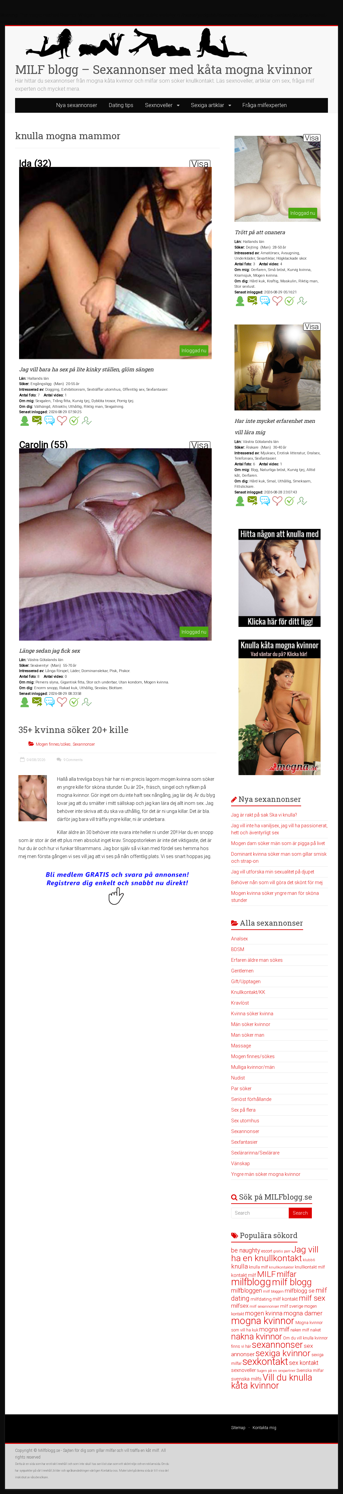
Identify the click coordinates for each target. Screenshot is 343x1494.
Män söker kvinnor (250, 1024)
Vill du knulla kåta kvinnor (271, 1381)
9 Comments (73, 760)
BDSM (237, 949)
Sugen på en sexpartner (276, 1371)
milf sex (312, 1298)
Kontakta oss (109, 1470)
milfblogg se (300, 1290)
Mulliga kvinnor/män (253, 1067)
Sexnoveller (159, 105)
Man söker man (247, 1035)
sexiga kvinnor (283, 1353)
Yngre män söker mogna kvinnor (265, 1174)
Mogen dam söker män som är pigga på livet (278, 843)
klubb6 (309, 1259)
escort (266, 1250)
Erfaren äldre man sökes (257, 960)
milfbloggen (246, 1290)
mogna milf (274, 1329)
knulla (239, 1266)
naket (315, 1329)
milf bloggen (273, 1291)
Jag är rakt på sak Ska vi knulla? (264, 815)
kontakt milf (243, 1275)
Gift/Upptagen (246, 981)
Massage (241, 1045)
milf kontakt (285, 1299)
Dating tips (121, 105)
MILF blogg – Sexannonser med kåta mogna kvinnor (164, 69)
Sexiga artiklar (207, 105)
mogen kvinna (263, 1313)
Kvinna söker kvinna (252, 1013)
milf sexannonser (264, 1306)
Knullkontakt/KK (248, 992)
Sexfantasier (244, 1142)
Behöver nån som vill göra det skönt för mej (277, 882)
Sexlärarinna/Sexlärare (255, 1152)
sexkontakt (265, 1361)
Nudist (238, 1078)
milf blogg (292, 1282)
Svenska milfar (310, 1370)
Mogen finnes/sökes (53, 744)
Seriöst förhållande (251, 1099)
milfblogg (251, 1282)
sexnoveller (243, 1370)
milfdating (261, 1299)
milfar (286, 1274)
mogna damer (303, 1313)
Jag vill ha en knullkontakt (275, 1254)
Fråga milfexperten (265, 105)
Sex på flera (243, 1110)
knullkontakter (281, 1267)
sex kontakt (304, 1363)
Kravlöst (240, 1003)
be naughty (245, 1250)
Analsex (239, 938)
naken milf (299, 1329)
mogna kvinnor (262, 1320)
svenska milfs (246, 1379)
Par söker (241, 1088)
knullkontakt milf (310, 1267)
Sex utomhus (245, 1120)
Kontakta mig (264, 1427)
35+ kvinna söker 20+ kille (73, 729)
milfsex (240, 1306)
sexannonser (277, 1344)
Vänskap (240, 1163)
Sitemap (238, 1427)
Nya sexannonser (76, 105)
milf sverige (291, 1306)
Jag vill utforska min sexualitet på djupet (272, 871)
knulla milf (258, 1267)
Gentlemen (242, 970)
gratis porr (281, 1251)
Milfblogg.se (49, 1450)
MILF (266, 1274)
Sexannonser (84, 744)
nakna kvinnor (256, 1336)
